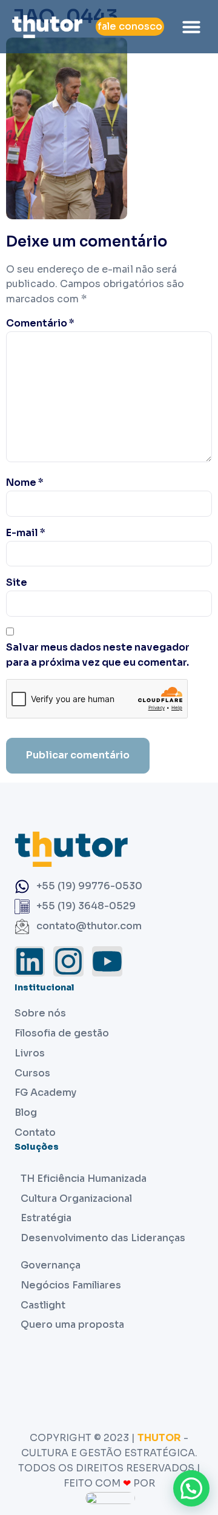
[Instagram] (68, 961)
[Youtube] (107, 961)
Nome (25, 482)
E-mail (25, 532)
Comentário (40, 323)
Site (16, 582)
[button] (191, 26)
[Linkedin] (30, 961)
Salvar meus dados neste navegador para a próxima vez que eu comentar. (98, 655)
